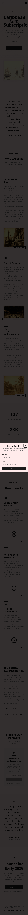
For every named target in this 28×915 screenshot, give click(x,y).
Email (3, 461)
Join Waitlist (14, 468)
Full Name (4, 454)
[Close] (26, 444)
